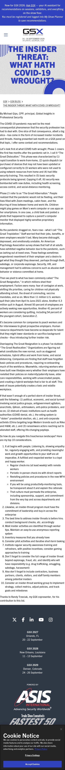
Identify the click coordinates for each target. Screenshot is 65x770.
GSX (5, 101)
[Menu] (6, 35)
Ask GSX (30, 5)
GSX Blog (15, 101)
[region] (32, 747)
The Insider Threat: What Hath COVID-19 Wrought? (31, 105)
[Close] (61, 729)
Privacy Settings (32, 755)
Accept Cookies (32, 764)
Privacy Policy (41, 749)
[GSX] (33, 32)
